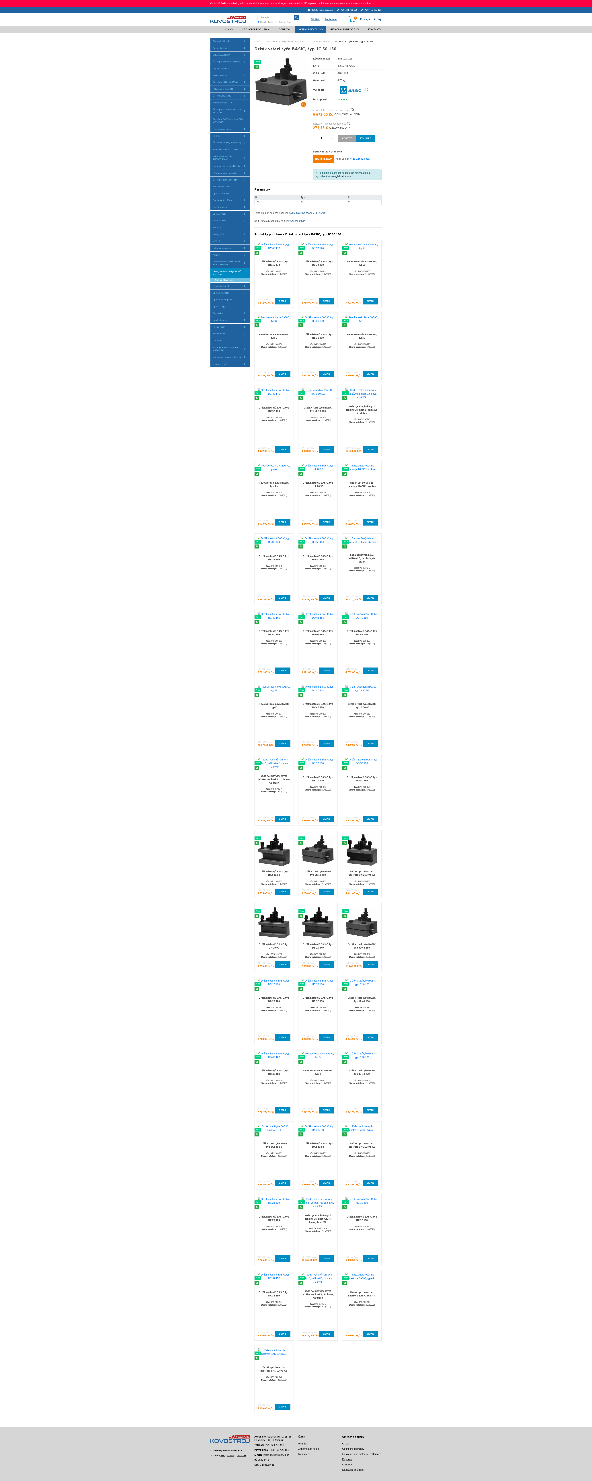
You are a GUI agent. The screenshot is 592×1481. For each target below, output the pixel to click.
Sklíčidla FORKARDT (223, 89)
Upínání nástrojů (221, 293)
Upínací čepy (219, 306)
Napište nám (323, 158)
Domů (257, 41)
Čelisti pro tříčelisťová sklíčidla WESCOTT (227, 111)
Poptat (347, 138)
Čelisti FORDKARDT (223, 95)
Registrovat (331, 19)
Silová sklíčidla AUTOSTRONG (228, 149)
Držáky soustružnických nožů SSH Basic (227, 272)
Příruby (216, 136)
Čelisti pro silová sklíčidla (225, 180)
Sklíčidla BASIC (220, 75)
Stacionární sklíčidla (222, 200)
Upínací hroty (219, 214)
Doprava (285, 29)
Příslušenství (219, 327)
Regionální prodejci (344, 29)
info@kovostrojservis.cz (321, 10)
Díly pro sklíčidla (221, 68)
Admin (230, 1455)
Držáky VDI (218, 234)
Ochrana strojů (220, 364)
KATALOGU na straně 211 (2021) (306, 213)
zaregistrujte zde (341, 176)
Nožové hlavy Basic (224, 280)
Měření (216, 241)
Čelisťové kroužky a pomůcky (227, 142)
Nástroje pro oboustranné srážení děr (225, 348)
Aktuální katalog (310, 29)
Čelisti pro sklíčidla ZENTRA (226, 61)
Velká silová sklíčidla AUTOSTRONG (222, 157)
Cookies (241, 1455)
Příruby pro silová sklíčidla (225, 173)
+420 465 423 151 (373, 10)
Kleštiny (216, 255)
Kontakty (375, 29)
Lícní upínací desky (222, 129)
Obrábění (217, 340)
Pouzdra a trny (220, 207)
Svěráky (217, 227)
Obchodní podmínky (255, 29)
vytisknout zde (297, 221)
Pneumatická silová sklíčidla (226, 166)
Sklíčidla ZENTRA (221, 55)
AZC (222, 1455)
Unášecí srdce (220, 320)
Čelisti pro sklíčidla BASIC (225, 82)
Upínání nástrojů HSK (223, 299)
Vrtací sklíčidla (220, 220)
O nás (229, 29)
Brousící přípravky (221, 286)
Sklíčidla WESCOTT (222, 102)
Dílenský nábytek (221, 41)
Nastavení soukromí (353, 1470)
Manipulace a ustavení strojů (227, 357)
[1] (296, 17)
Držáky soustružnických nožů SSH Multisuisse (227, 263)
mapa (279, 1440)
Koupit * (365, 138)
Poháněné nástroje (222, 248)
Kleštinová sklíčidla (222, 186)
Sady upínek (219, 333)
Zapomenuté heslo (308, 1449)
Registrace (304, 1454)
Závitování (218, 313)
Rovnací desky (220, 48)
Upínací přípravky (221, 193)
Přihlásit (302, 1443)
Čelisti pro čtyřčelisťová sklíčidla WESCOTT (228, 120)
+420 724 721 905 (349, 10)
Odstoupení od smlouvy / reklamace (361, 1454)
